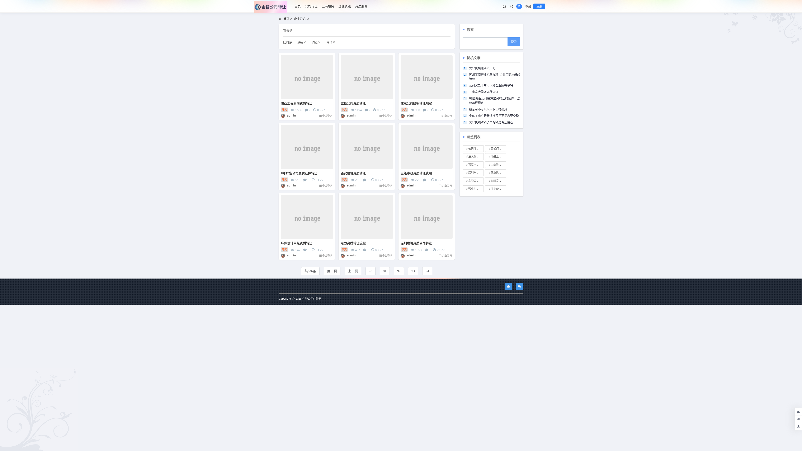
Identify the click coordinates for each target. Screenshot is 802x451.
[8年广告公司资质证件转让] (307, 147)
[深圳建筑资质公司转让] (427, 217)
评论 (329, 42)
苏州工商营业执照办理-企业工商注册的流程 (494, 76)
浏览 (315, 42)
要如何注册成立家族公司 (498, 148)
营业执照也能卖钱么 (498, 172)
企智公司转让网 (311, 298)
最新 (300, 42)
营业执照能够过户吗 (482, 68)
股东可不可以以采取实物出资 (488, 109)
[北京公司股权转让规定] (427, 77)
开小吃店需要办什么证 (483, 92)
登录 (528, 6)
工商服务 (328, 6)
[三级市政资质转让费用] (427, 147)
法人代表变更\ (476, 156)
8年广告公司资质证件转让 (299, 173)
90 (370, 271)
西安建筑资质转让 (353, 173)
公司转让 (311, 6)
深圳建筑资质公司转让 (416, 243)
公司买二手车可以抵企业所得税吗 (491, 85)
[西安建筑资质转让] (367, 147)
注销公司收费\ (498, 188)
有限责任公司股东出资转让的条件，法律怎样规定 (494, 100)
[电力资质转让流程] (367, 217)
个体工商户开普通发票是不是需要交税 (494, 116)
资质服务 (361, 6)
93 (413, 271)
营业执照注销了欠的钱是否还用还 (491, 122)
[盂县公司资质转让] (367, 77)
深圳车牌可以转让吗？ (476, 172)
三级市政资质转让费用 (416, 173)
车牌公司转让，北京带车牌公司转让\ (476, 180)
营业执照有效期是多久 (476, 188)
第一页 (332, 271)
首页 (297, 6)
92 (399, 271)
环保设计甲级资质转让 (296, 243)
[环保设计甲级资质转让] (307, 217)
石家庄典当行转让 (476, 164)
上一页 (353, 271)
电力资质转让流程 (353, 243)
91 (384, 271)
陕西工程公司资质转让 (296, 103)
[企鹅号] (508, 286)
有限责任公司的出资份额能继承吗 (498, 180)
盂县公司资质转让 (353, 103)
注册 (539, 6)
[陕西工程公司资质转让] (307, 77)
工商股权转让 (498, 164)
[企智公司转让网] (272, 6)
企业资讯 (344, 6)
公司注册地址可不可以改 (476, 148)
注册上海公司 (498, 156)
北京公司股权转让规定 (416, 103)
